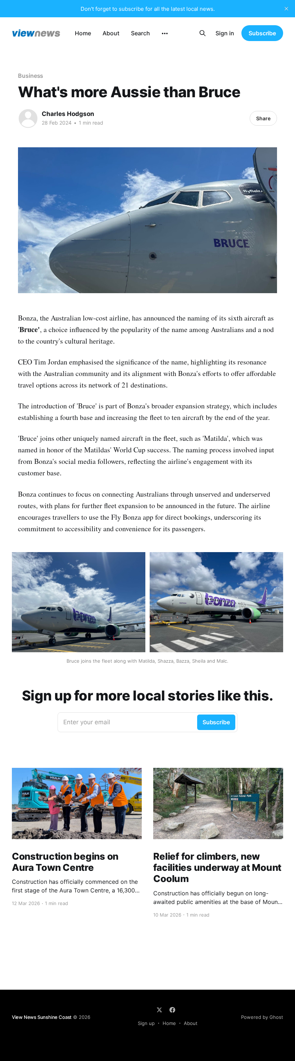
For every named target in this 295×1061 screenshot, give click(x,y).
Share (263, 118)
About (111, 33)
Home (83, 33)
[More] (164, 33)
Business (30, 75)
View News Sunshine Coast (42, 1017)
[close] (286, 8)
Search (140, 33)
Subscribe (262, 33)
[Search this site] (202, 33)
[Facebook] (172, 1010)
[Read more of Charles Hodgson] (28, 118)
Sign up (146, 1023)
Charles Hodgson (68, 113)
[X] (159, 1010)
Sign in (224, 33)
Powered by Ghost (262, 1017)
